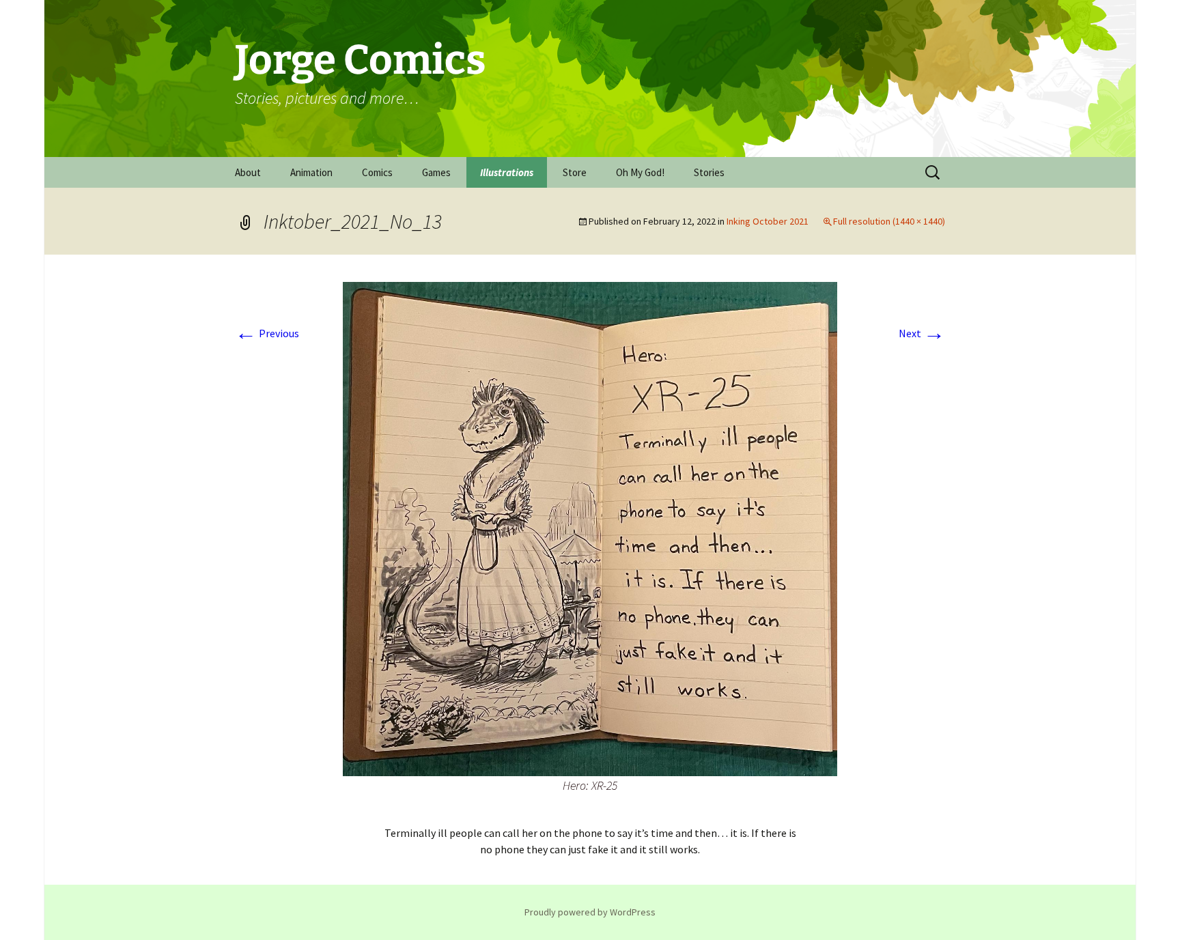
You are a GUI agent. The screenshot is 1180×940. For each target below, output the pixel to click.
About (248, 172)
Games (436, 172)
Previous (267, 333)
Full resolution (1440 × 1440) (889, 221)
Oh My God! (640, 172)
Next (922, 333)
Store (575, 172)
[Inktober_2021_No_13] (590, 528)
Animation (311, 172)
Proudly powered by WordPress (590, 912)
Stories (709, 172)
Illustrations (506, 172)
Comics (377, 172)
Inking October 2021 (768, 221)
